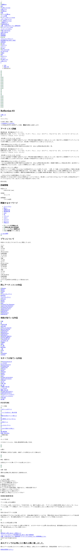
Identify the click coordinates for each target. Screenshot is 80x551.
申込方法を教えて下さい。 (9, 481)
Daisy (2, 303)
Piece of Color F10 (5, 329)
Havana (2, 300)
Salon (2, 292)
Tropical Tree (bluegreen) (7, 305)
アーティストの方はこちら (28, 536)
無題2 (2, 344)
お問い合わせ (9, 533)
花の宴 (2, 399)
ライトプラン (7, 206)
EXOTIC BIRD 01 (5, 337)
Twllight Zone (4, 367)
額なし (6, 208)
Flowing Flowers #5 (6, 364)
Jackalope (3, 354)
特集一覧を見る (5, 433)
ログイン (10, 549)
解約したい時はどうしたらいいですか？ (13, 492)
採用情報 (3, 35)
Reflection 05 (4, 311)
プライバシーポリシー (7, 38)
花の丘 (2, 381)
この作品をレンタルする (7, 123)
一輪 (2, 349)
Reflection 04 (4, 314)
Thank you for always (6, 378)
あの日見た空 (4, 340)
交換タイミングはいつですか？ (10, 489)
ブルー (6, 217)
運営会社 (3, 34)
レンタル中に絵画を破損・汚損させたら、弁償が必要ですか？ (19, 487)
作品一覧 (6, 66)
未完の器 (3, 326)
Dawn (2, 376)
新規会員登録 (4, 549)
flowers (2, 370)
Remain (2, 373)
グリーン (6, 219)
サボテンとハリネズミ (7, 396)
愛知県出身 (7, 211)
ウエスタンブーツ (6, 297)
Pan (1, 351)
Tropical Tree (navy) (6, 308)
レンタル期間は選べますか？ (10, 482)
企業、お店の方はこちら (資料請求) (10, 536)
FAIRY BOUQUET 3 (6, 393)
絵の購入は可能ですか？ (9, 486)
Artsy (5, 213)
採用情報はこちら (41, 536)
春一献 (2, 385)
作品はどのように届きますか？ (10, 491)
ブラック (6, 216)
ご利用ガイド (17, 533)
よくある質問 (4, 233)
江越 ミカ (3, 114)
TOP (5, 65)
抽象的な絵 (7, 209)
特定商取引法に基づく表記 (8, 40)
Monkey (3, 289)
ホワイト (6, 221)
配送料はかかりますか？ (9, 484)
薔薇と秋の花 (4, 390)
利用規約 (3, 42)
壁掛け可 (6, 222)
